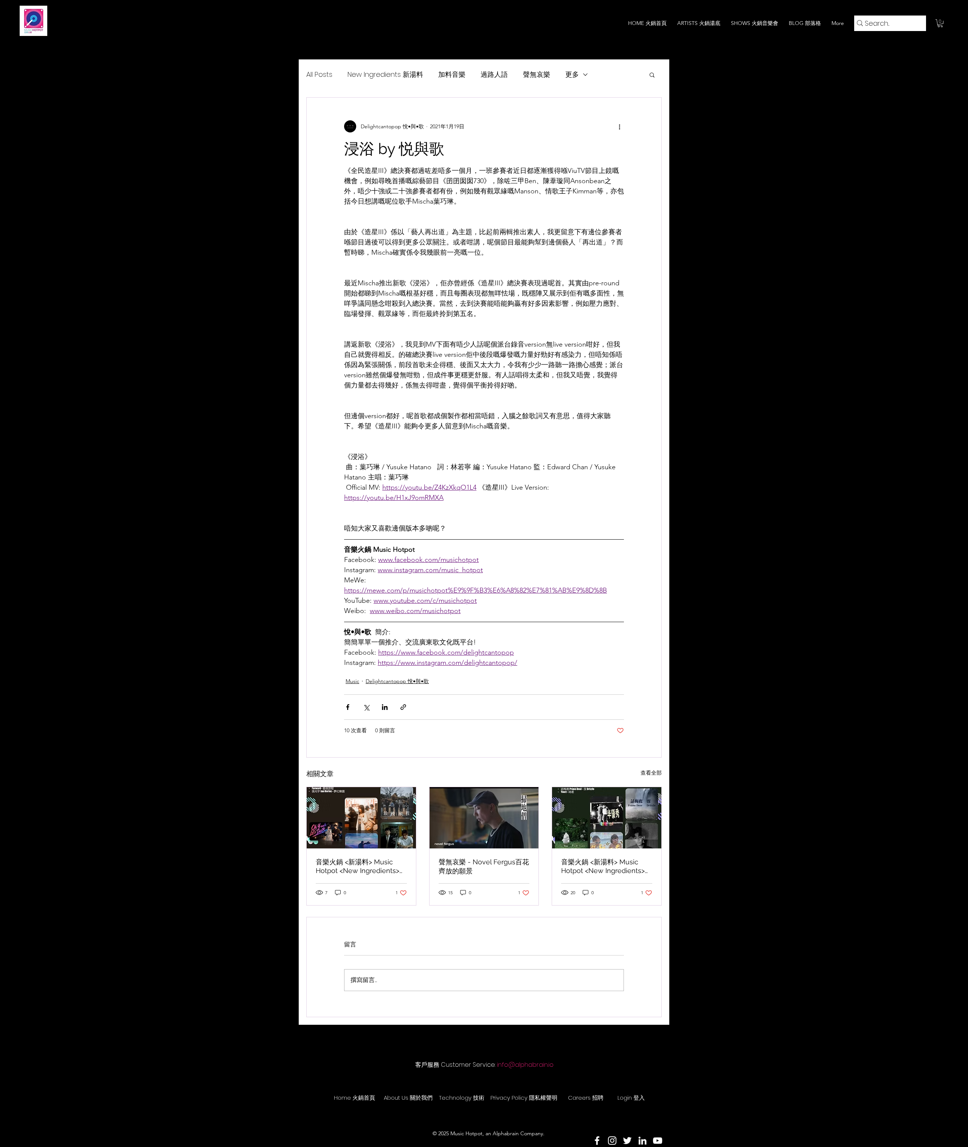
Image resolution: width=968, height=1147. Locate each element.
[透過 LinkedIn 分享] (384, 707)
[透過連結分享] (403, 707)
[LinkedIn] (642, 1140)
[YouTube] (657, 1140)
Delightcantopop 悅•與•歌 (397, 681)
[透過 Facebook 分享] (347, 707)
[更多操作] (619, 126)
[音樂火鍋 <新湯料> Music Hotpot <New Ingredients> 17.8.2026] (606, 817)
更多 (572, 74)
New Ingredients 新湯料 (385, 74)
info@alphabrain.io (525, 1064)
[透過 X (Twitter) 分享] (366, 707)
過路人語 (494, 74)
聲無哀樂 (536, 74)
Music (352, 681)
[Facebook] (597, 1140)
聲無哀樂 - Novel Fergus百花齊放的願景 (484, 866)
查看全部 (651, 772)
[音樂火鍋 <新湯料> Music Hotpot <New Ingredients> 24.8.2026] (361, 817)
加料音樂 (451, 74)
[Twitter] (627, 1140)
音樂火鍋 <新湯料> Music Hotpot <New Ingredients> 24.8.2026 (357, 866)
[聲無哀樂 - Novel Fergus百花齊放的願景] (484, 817)
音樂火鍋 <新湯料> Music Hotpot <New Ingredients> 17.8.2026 (603, 866)
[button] (940, 23)
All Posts (319, 74)
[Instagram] (612, 1140)
